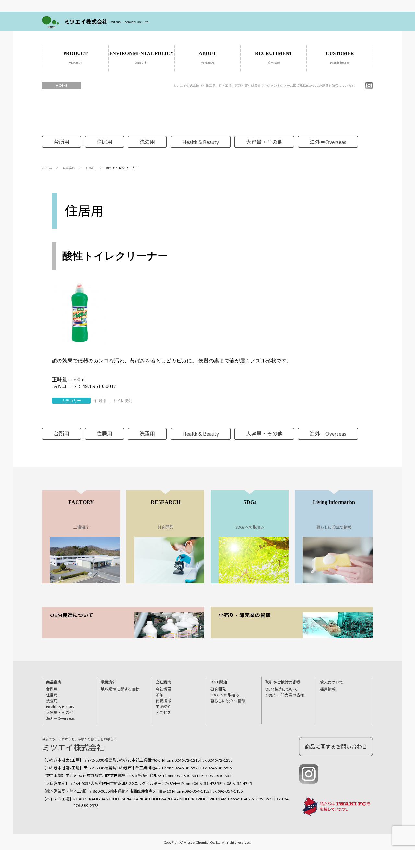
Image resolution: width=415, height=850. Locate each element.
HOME (62, 85)
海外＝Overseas (328, 142)
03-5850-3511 (188, 775)
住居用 (104, 142)
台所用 (61, 142)
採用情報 (328, 689)
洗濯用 (147, 142)
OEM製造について (71, 615)
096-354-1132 (197, 791)
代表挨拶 (163, 700)
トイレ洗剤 (122, 400)
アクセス (163, 712)
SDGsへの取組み (224, 695)
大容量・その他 (264, 142)
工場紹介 (163, 706)
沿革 (159, 695)
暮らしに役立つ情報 (227, 700)
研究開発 (218, 689)
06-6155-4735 (206, 783)
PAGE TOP (390, 807)
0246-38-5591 (187, 767)
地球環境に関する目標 (120, 689)
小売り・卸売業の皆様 (244, 615)
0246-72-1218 (187, 760)
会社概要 (163, 689)
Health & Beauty (200, 142)
